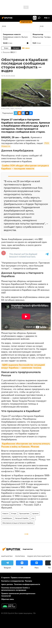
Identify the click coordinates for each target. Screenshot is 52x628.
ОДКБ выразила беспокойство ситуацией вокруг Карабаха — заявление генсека (23, 366)
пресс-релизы (7, 584)
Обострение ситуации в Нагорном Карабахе (17, 523)
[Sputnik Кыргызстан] (7, 19)
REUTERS (6, 108)
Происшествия (24, 513)
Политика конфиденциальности (27, 584)
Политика (20, 556)
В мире (13, 513)
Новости (5, 513)
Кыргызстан (6, 556)
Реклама (28, 581)
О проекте (5, 577)
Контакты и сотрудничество (12, 581)
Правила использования (21, 577)
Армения (35, 513)
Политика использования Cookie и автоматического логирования (15, 589)
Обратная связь (7, 599)
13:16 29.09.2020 (8, 76)
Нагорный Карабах (21, 518)
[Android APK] (9, 606)
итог (32, 518)
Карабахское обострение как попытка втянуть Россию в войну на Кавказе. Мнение (25, 445)
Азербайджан (7, 518)
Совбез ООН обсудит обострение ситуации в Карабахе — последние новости (25, 167)
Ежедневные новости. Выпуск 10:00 (15, 38)
